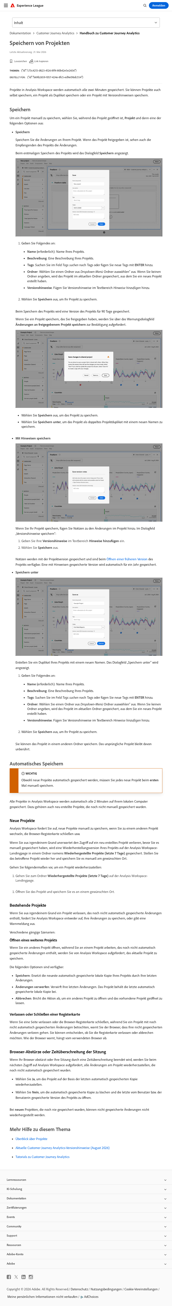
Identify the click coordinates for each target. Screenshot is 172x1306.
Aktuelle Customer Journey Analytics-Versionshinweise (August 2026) (62, 1148)
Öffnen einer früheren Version (127, 559)
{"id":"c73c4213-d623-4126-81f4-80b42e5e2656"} (49, 70)
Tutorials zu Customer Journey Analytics (42, 1157)
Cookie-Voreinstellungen (141, 1289)
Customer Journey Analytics (55, 33)
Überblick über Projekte (31, 1139)
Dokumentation (20, 33)
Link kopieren (41, 61)
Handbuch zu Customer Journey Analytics (109, 33)
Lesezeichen (20, 61)
